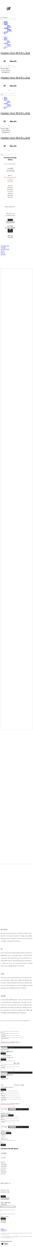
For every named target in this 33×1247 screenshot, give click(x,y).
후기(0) (2, 251)
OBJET (6, 24)
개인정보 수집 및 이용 (6, 1042)
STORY (6, 32)
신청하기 (3, 1218)
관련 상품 (3, 254)
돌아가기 (3, 1133)
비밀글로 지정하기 (5, 1113)
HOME (5, 21)
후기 (5, 33)
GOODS (9, 30)
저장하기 (3, 1053)
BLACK (9, 27)
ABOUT (6, 23)
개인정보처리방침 (4, 1229)
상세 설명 (3, 247)
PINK (8, 25)
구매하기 (3, 1145)
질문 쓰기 (3, 1089)
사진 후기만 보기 (7, 1055)
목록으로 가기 (4, 1115)
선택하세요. (10, 188)
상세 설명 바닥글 (5, 249)
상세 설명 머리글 (5, 246)
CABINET (6, 28)
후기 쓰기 (3, 1059)
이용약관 (2, 1228)
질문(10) (3, 253)
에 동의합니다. (10, 1042)
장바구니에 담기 (4, 1198)
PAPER (9, 29)
